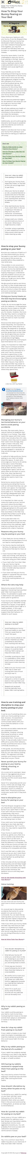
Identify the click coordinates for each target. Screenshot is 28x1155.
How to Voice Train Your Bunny (12, 939)
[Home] (14, 2)
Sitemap (23, 1153)
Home (3, 6)
